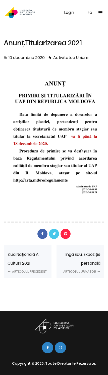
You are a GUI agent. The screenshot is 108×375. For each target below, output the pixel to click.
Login (69, 12)
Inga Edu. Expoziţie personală (82, 263)
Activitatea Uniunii (70, 57)
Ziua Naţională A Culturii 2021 (27, 263)
